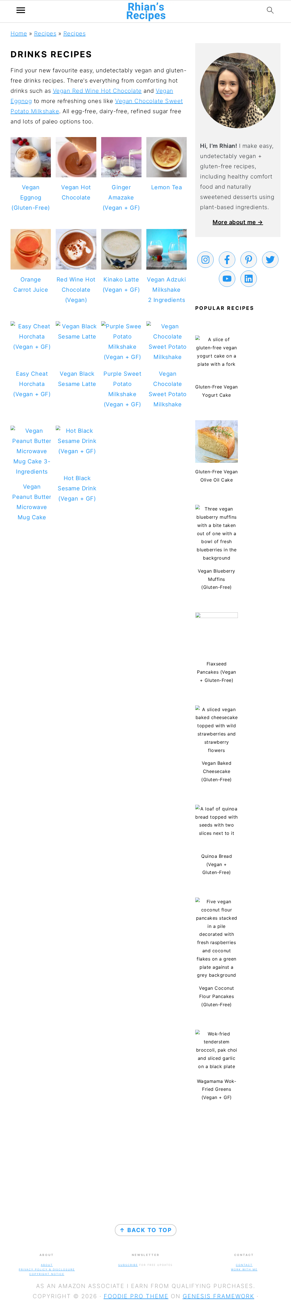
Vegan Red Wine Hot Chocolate (97, 90)
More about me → (238, 222)
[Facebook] (227, 259)
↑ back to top (145, 1230)
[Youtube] (227, 278)
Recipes (45, 33)
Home (19, 33)
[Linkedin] (248, 278)
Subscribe (128, 1264)
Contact (244, 1264)
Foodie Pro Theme (136, 1296)
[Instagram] (205, 259)
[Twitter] (270, 259)
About (47, 1264)
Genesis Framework (218, 1296)
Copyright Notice (46, 1274)
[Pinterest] (248, 259)
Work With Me (244, 1269)
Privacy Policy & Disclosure (47, 1269)
